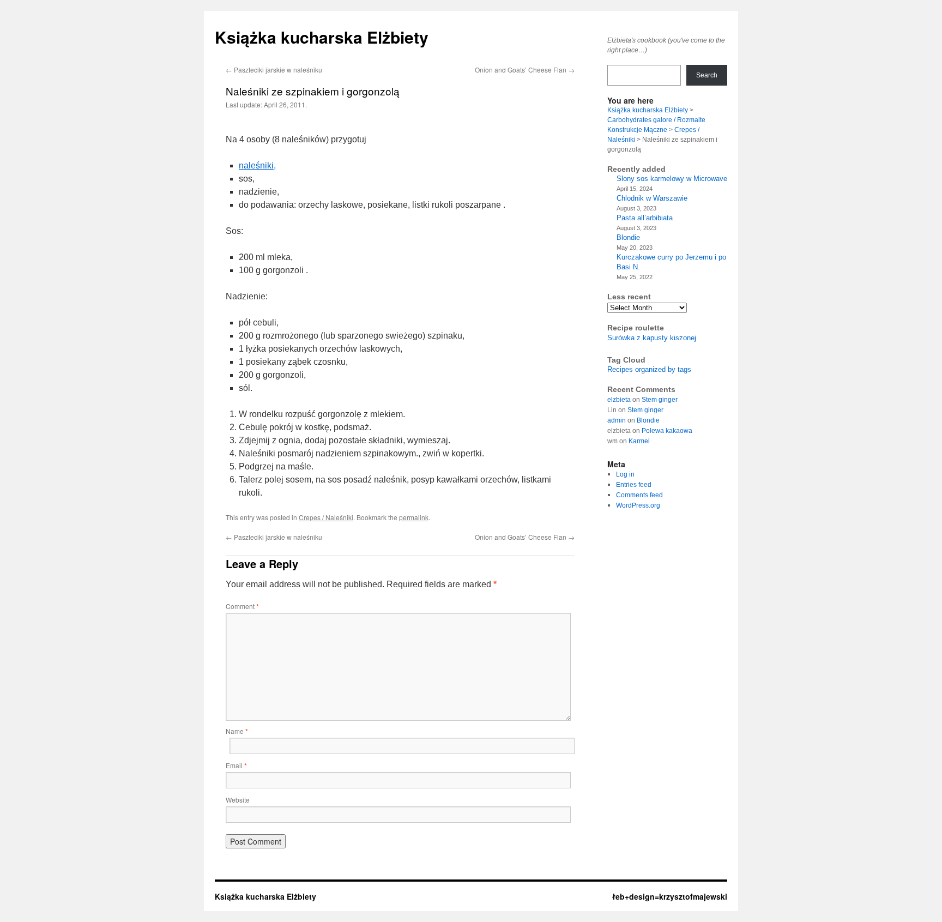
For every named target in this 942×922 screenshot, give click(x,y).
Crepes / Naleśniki (326, 517)
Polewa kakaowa (667, 431)
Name (237, 731)
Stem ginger (660, 399)
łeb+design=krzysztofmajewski (669, 896)
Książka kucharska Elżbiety (321, 37)
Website (238, 799)
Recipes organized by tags (649, 369)
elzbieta (619, 399)
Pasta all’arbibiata (645, 218)
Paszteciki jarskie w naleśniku (274, 69)
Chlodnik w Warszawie (652, 198)
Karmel (639, 441)
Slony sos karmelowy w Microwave (672, 178)
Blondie (628, 237)
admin (616, 420)
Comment (242, 606)
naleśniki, (257, 165)
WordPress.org (638, 505)
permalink (413, 517)
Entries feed (633, 485)
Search (706, 75)
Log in (625, 474)
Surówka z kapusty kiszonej (651, 338)
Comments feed (639, 495)
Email (236, 765)
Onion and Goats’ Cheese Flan (525, 69)
